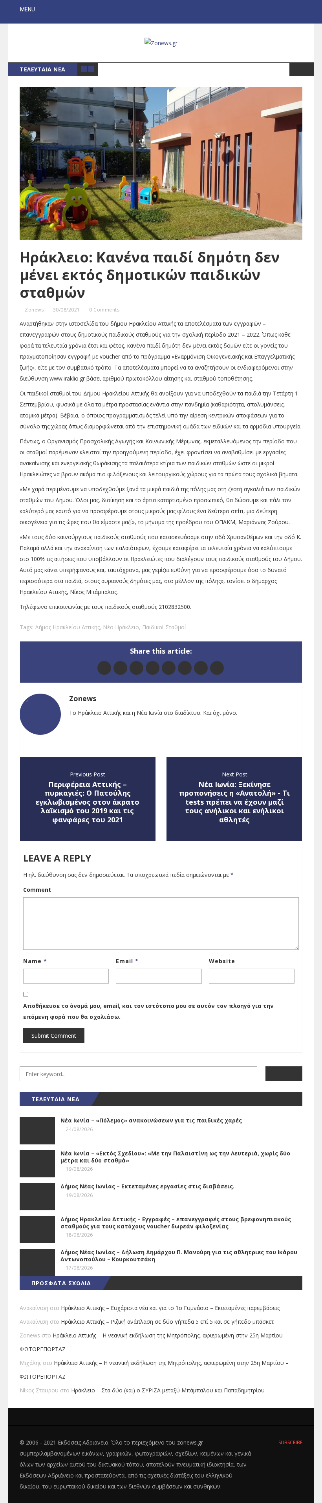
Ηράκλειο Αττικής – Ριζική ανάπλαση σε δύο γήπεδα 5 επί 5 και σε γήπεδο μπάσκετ (167, 1321)
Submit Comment (53, 1035)
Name (35, 961)
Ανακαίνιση (34, 1308)
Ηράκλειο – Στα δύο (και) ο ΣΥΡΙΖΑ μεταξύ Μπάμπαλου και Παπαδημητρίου (168, 1390)
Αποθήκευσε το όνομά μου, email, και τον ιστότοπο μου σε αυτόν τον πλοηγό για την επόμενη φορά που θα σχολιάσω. (148, 1011)
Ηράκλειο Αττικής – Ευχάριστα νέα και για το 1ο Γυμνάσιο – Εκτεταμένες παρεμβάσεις (170, 1308)
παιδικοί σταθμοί (164, 627)
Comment (37, 889)
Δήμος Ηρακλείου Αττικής (67, 627)
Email (127, 961)
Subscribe (289, 1442)
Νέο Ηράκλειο (121, 627)
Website (222, 961)
